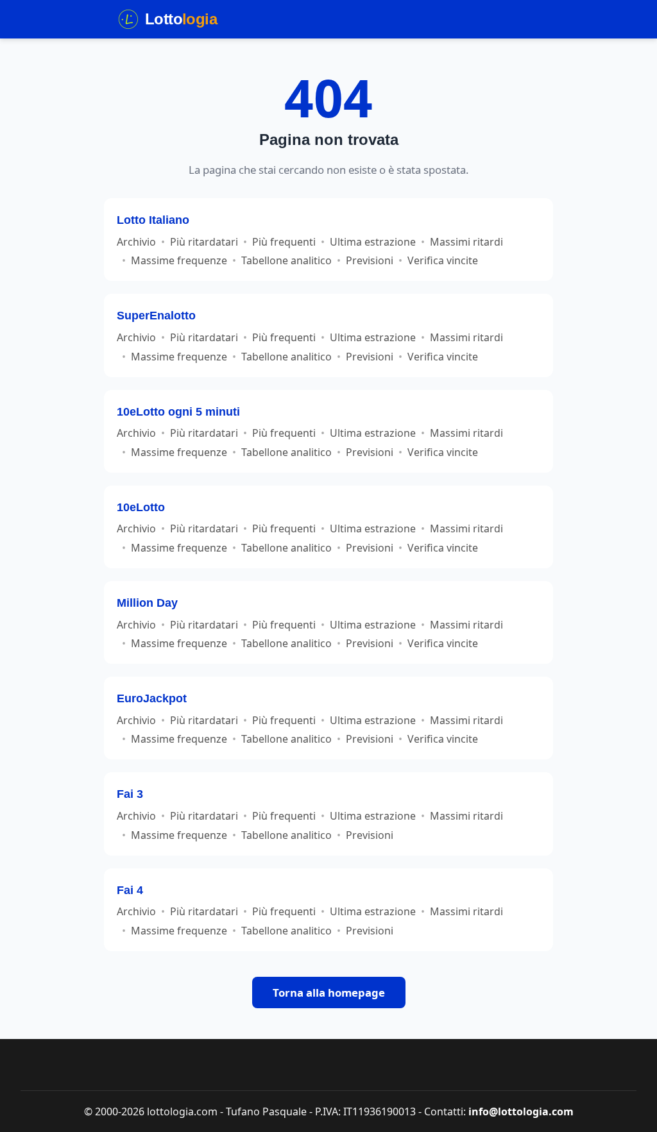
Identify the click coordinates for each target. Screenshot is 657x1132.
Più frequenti (284, 242)
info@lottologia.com (521, 1111)
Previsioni (369, 260)
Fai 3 (130, 793)
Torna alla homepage (329, 992)
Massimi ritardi (466, 242)
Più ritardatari (204, 242)
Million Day (147, 602)
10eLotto (141, 507)
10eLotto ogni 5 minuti (178, 411)
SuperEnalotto (156, 315)
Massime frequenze (179, 260)
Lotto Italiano (153, 219)
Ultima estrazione (373, 242)
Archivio (136, 242)
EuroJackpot (152, 698)
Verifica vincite (442, 260)
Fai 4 (130, 890)
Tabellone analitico (286, 260)
